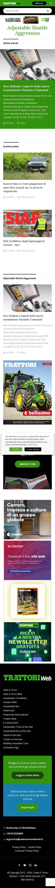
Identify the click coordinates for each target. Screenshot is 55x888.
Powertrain (8, 710)
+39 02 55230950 (14, 833)
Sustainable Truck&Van (15, 698)
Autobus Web (10, 702)
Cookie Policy (34, 847)
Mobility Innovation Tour (15, 743)
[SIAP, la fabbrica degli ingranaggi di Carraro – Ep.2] (27, 223)
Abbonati (39, 3)
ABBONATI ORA (27, 464)
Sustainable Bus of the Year (17, 731)
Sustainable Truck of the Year (18, 726)
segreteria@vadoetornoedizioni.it (24, 839)
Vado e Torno (10, 689)
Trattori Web (9, 718)
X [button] (49, 436)
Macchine (31, 197)
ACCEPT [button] (16, 449)
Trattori (22, 123)
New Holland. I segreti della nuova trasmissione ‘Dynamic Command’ (26, 88)
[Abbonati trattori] (27, 601)
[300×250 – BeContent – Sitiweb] (27, 560)
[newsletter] (27, 642)
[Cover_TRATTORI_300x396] (27, 392)
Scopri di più (27, 807)
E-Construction (10, 722)
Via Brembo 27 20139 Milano (21, 827)
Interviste (31, 251)
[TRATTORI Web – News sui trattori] (12, 3)
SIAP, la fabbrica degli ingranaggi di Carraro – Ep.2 (23, 243)
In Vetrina (23, 197)
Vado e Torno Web (12, 694)
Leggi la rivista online (27, 775)
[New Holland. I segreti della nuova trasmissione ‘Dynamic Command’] (27, 64)
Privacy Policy (19, 847)
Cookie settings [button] (33, 449)
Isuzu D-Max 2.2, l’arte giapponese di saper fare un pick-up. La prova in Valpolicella (24, 187)
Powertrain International (15, 714)
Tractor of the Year (12, 739)
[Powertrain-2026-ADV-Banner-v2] (27, 519)
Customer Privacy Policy (27, 850)
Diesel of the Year (12, 735)
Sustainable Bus (11, 706)
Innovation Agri (11, 747)
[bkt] (27, 20)
